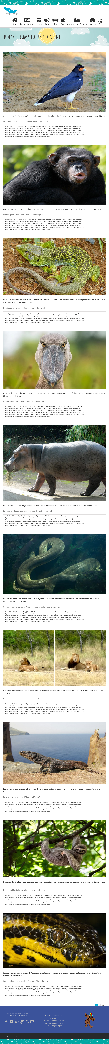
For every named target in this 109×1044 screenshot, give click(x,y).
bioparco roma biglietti (15, 130)
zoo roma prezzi (35, 136)
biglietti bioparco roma (37, 126)
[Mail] (32, 1022)
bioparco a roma (31, 128)
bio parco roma (70, 126)
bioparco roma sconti (31, 132)
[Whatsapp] (27, 1022)
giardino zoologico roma (45, 132)
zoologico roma (45, 136)
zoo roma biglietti (14, 136)
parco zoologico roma (32, 134)
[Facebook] (6, 1022)
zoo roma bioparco (24, 136)
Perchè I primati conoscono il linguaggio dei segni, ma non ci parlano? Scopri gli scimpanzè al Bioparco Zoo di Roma (52, 209)
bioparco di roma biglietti (54, 128)
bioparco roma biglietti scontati (66, 130)
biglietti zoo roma (50, 126)
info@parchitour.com (57, 1023)
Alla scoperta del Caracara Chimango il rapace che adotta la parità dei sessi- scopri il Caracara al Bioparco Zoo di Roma (54, 116)
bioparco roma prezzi (18, 132)
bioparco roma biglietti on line (31, 130)
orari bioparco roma (72, 132)
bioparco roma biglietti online (48, 130)
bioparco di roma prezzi (69, 128)
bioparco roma (77, 518)
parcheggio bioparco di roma (17, 134)
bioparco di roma (42, 128)
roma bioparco (56, 134)
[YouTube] (11, 1022)
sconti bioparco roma (67, 134)
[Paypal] (22, 1022)
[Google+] (17, 1022)
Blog (25, 126)
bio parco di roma (60, 126)
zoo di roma (77, 134)
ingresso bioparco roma (59, 132)
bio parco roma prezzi (19, 128)
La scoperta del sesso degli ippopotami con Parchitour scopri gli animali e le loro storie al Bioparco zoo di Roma (50, 505)
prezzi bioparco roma (45, 134)
